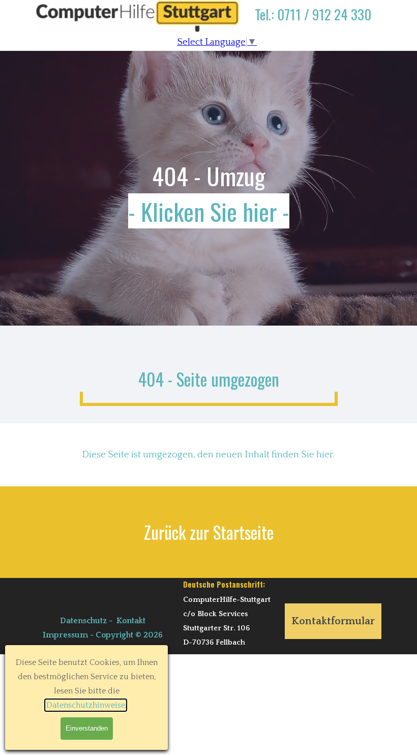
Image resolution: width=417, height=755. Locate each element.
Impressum (65, 635)
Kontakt (130, 620)
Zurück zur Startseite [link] (209, 532)
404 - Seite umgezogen (208, 379)
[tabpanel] (313, 21)
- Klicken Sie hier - (208, 210)
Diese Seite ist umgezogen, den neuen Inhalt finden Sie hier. (208, 454)
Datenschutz (83, 620)
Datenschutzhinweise (85, 705)
